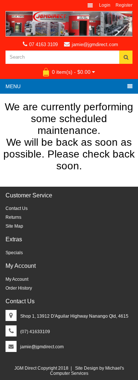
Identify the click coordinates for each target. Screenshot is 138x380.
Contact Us (17, 208)
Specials (14, 252)
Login (104, 5)
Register (124, 5)
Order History (19, 288)
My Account (17, 279)
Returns (13, 217)
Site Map (14, 226)
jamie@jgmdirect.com (95, 44)
